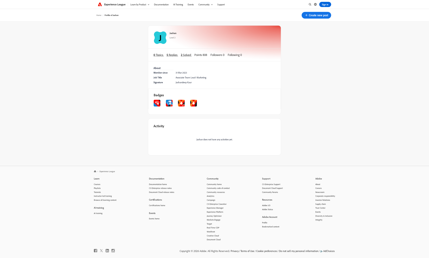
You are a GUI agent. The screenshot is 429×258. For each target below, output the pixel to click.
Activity (159, 126)
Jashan (173, 33)
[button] (316, 15)
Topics (159, 55)
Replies (172, 55)
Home (98, 15)
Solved (186, 55)
